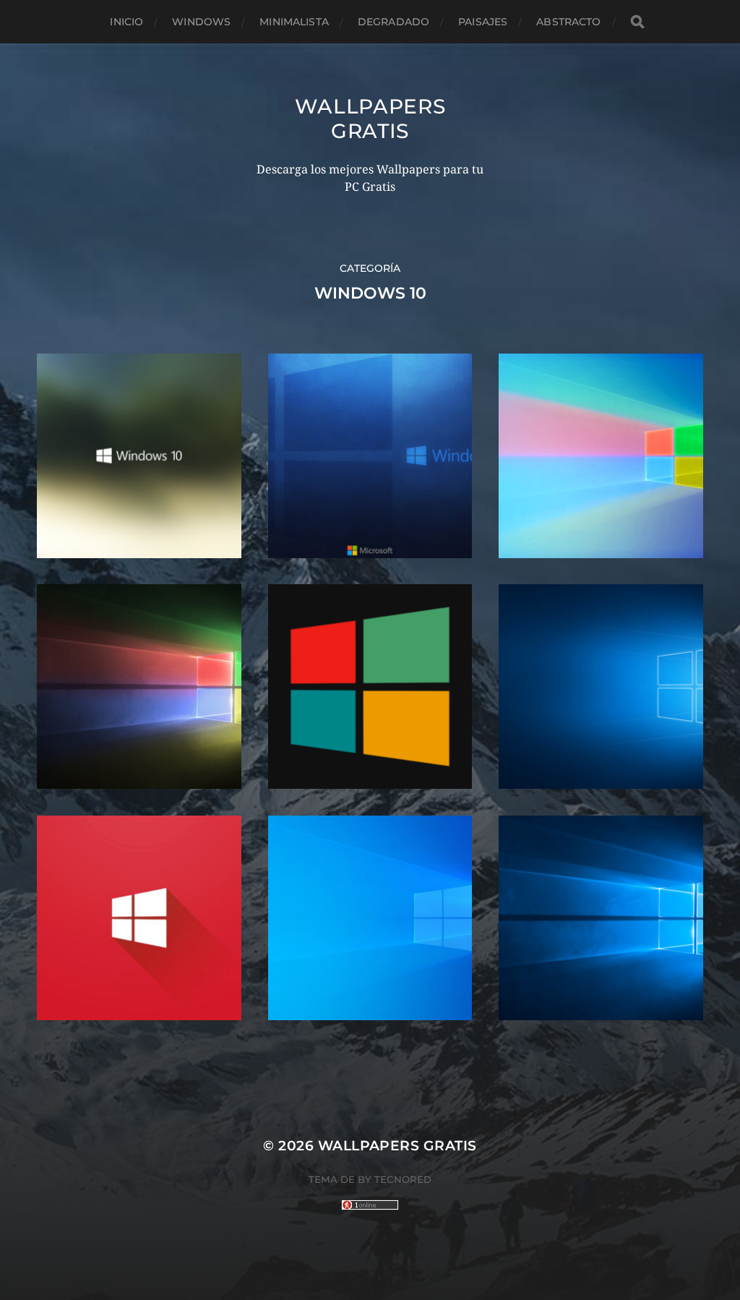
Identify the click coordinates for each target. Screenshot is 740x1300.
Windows (201, 21)
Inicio (126, 21)
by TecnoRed (394, 1179)
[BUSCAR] (637, 22)
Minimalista (294, 21)
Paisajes (482, 21)
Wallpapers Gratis (370, 118)
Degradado (393, 21)
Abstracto (568, 21)
